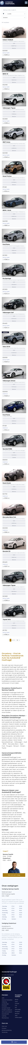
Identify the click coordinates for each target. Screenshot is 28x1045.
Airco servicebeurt (7, 1012)
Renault (17, 1013)
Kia (16, 1007)
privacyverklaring (6, 1030)
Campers (4, 1006)
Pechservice (5, 1018)
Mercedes (18, 1009)
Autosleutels (5, 1014)
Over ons (4, 1026)
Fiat (16, 1005)
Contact (4, 1028)
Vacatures (4, 1032)
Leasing (4, 1016)
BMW (16, 999)
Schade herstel (6, 1008)
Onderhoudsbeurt (7, 1010)
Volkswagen (18, 1017)
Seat (16, 1015)
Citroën (17, 1003)
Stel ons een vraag (14, 875)
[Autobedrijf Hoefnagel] (8, 2)
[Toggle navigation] (26, 2)
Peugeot (17, 1011)
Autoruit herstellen (7, 1000)
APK (3, 998)
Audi (16, 1001)
